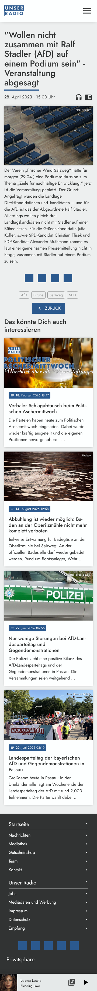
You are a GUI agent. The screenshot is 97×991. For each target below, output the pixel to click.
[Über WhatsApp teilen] (55, 278)
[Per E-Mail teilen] (68, 278)
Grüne (38, 295)
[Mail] (22, 945)
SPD (72, 295)
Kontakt (15, 870)
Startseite (19, 824)
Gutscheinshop (22, 852)
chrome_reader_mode (88, 97)
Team (13, 861)
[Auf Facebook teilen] (29, 278)
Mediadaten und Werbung (32, 902)
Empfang (17, 928)
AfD (24, 295)
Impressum (18, 911)
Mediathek (18, 844)
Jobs (12, 893)
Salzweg (56, 295)
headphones (78, 97)
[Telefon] (61, 945)
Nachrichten (19, 835)
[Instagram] (48, 945)
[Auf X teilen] (42, 278)
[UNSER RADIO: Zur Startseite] (42, 10)
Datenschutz (19, 919)
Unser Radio (22, 883)
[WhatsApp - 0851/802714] (74, 945)
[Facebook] (35, 945)
